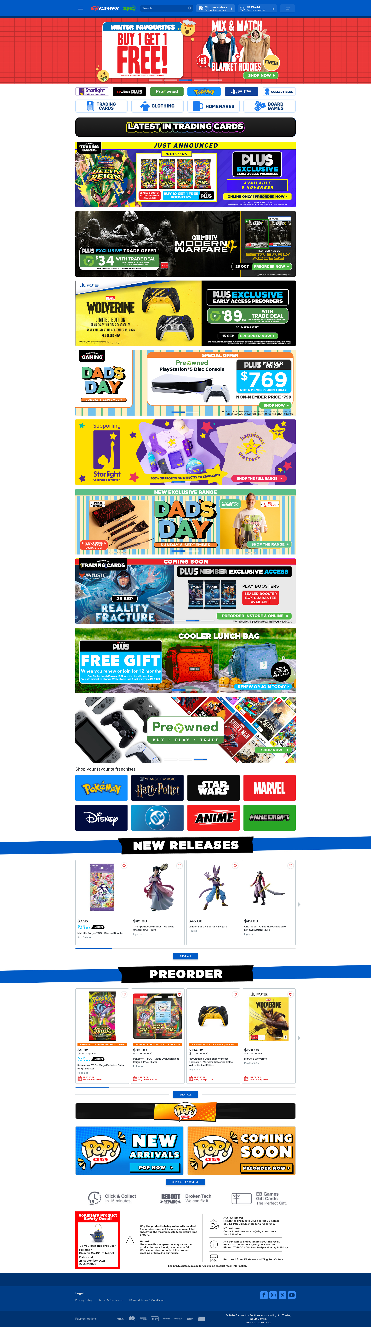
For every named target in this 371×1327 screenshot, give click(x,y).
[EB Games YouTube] (292, 1295)
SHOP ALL (185, 956)
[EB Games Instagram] (273, 1295)
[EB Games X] (282, 1295)
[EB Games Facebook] (264, 1295)
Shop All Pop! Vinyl (185, 1182)
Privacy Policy (83, 1300)
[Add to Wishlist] (124, 866)
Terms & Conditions (111, 1300)
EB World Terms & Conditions (146, 1300)
